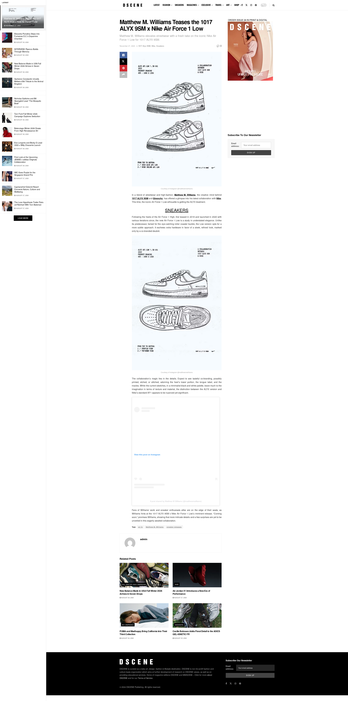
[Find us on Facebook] (242, 5)
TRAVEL (218, 5)
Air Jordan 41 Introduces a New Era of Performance (191, 592)
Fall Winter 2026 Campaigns (134, 584)
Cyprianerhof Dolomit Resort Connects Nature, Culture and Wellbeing (27, 189)
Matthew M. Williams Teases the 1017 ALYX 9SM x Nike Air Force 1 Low (22, 20)
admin (143, 539)
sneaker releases (174, 527)
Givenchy (158, 198)
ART (228, 5)
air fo (140, 527)
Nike (153, 46)
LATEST (157, 5)
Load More (23, 218)
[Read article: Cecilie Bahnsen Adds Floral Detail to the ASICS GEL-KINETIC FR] (197, 615)
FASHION (166, 5)
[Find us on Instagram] (251, 5)
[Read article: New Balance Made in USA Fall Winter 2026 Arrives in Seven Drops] (144, 575)
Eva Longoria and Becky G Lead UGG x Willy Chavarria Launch (28, 143)
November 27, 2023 (127, 46)
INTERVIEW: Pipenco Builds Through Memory (26, 50)
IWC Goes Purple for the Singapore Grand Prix (24, 173)
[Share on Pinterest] (123, 68)
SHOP (236, 5)
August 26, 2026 (127, 638)
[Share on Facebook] (123, 55)
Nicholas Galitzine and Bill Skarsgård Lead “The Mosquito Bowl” (27, 101)
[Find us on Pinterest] (256, 5)
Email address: (235, 144)
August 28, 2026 (127, 597)
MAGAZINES (192, 5)
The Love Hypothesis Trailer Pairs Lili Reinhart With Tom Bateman (28, 203)
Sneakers (160, 46)
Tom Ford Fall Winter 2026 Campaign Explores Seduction (27, 115)
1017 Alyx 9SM (144, 46)
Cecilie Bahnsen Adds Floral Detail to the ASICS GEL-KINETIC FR (196, 633)
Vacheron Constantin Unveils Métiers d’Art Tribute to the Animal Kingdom (28, 81)
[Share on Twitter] (123, 61)
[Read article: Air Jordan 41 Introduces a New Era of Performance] (197, 575)
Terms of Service (145, 678)
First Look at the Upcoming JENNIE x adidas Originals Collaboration (26, 159)
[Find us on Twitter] (246, 5)
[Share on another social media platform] (123, 74)
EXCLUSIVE (206, 5)
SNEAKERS (179, 5)
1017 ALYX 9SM (140, 198)
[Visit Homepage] (133, 5)
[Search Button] (274, 5)
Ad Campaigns (128, 625)
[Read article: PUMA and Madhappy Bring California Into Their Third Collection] (144, 615)
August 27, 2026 (180, 597)
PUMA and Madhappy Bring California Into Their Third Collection (143, 633)
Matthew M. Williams (185, 194)
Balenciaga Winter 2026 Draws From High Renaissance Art (27, 129)
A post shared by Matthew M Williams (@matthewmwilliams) (176, 501)
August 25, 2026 (180, 638)
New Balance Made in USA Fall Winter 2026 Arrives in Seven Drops (27, 66)
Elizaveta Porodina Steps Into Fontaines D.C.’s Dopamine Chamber (27, 36)
